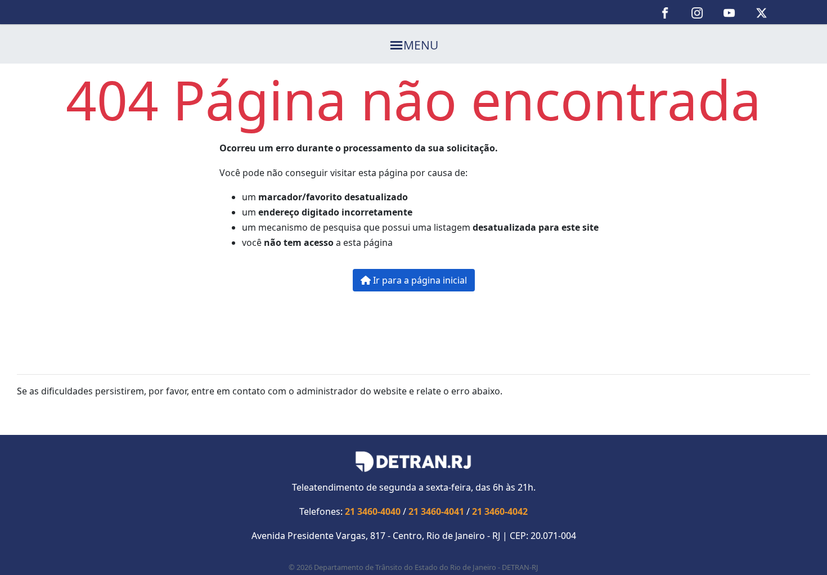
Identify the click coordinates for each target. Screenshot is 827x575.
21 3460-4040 (373, 511)
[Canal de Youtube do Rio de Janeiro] (729, 12)
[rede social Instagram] (697, 12)
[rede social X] (761, 12)
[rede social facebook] (665, 12)
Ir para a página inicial (419, 280)
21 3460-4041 (436, 511)
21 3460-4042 (500, 511)
